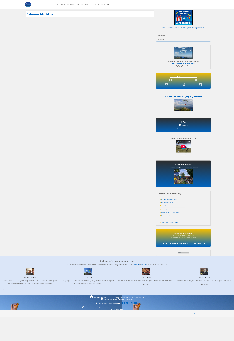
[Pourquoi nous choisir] (183, 105)
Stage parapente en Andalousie (167, 215)
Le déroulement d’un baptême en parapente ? (170, 222)
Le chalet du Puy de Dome (183, 164)
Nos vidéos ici (183, 154)
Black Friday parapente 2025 (167, 202)
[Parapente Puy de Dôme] (28, 4)
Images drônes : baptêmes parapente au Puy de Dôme (172, 219)
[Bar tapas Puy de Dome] (183, 176)
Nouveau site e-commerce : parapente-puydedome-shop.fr (173, 205)
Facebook (136, 264)
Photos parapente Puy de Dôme (40, 14)
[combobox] (183, 253)
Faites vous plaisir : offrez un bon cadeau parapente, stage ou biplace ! (183, 28)
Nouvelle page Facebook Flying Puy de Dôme (170, 209)
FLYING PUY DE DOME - (115, 297)
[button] (3, 290)
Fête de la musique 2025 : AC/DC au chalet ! (170, 212)
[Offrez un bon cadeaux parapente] (183, 17)
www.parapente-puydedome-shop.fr (183, 64)
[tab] (116, 291)
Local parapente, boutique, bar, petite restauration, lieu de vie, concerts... (183, 167)
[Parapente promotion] (183, 53)
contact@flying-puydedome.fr (185, 129)
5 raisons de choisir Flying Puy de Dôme (183, 96)
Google (143, 264)
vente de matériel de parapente (179, 243)
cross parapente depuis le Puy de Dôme (169, 199)
